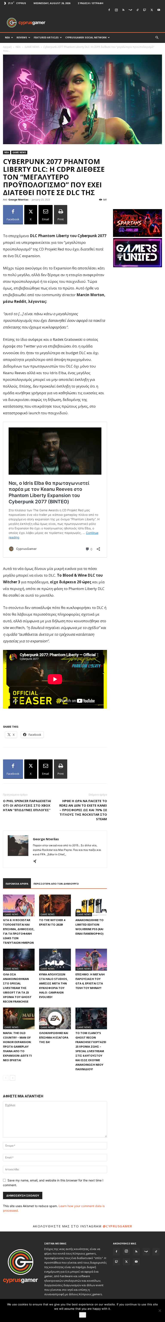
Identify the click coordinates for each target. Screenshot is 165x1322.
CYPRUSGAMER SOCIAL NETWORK (86, 37)
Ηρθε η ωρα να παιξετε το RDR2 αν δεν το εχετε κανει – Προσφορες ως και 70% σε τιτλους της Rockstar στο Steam (83, 810)
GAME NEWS (32, 47)
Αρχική (7, 47)
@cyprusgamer (117, 1226)
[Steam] (130, 10)
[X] (151, 10)
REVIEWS (22, 37)
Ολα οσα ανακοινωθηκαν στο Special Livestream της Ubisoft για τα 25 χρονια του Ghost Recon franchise (17, 987)
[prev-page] (5, 1078)
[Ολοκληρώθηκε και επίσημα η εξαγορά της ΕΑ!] (55, 1018)
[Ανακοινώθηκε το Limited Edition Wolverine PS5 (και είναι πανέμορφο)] (91, 905)
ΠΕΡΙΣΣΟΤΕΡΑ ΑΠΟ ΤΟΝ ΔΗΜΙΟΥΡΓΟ (56, 883)
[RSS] (123, 10)
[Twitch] (144, 10)
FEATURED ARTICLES (46, 37)
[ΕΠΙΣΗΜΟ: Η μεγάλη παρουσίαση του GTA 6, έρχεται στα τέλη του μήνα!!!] (91, 959)
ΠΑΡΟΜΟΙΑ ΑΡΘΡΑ (17, 883)
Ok (82, 1315)
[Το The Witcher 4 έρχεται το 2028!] (55, 905)
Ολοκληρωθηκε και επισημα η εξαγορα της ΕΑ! (53, 1037)
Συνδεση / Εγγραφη (90, 3)
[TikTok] (137, 10)
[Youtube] (159, 10)
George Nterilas (18, 199)
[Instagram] (116, 10)
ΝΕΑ (7, 37)
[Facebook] (109, 10)
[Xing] (36, 861)
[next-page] (12, 1078)
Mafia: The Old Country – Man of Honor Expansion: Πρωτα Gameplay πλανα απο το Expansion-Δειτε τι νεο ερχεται (17, 1046)
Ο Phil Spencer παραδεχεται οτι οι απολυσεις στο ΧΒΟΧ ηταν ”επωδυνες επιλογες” (27, 805)
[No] (159, 1310)
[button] (157, 38)
